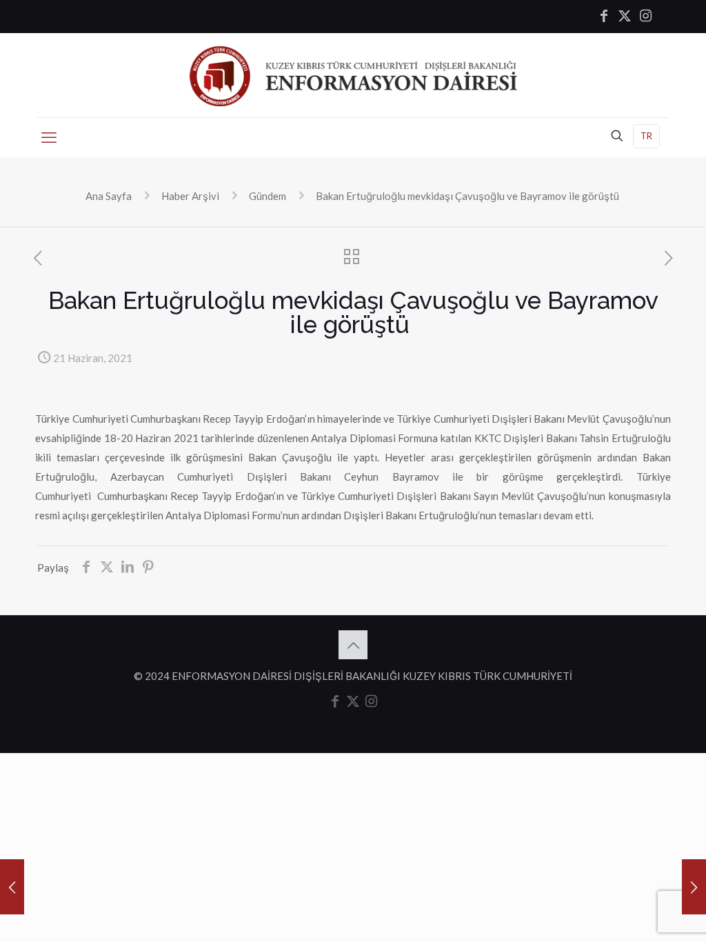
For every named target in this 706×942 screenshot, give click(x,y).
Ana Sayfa (108, 196)
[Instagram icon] (645, 16)
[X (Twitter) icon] (625, 16)
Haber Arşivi (190, 196)
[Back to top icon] (353, 644)
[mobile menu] (49, 137)
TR (646, 135)
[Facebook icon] (604, 16)
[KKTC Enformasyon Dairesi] (353, 75)
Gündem (267, 196)
